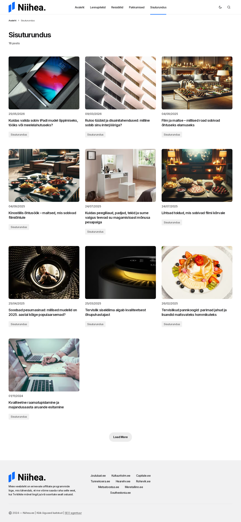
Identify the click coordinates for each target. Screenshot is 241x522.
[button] (220, 7)
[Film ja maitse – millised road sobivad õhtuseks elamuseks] (197, 82)
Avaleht (12, 20)
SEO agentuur (73, 513)
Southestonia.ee (120, 492)
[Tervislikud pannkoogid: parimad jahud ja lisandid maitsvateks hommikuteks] (197, 272)
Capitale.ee (143, 475)
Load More (120, 437)
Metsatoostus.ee (108, 487)
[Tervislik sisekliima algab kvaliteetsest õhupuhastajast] (120, 272)
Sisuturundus (19, 134)
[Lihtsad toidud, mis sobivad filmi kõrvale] (197, 175)
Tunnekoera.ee (100, 481)
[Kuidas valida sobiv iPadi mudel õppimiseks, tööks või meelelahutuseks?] (44, 82)
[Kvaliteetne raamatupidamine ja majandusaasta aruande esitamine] (44, 364)
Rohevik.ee (143, 481)
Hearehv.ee (123, 481)
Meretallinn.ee (134, 487)
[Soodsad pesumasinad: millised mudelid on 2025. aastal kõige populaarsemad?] (44, 272)
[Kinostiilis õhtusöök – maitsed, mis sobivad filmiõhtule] (44, 175)
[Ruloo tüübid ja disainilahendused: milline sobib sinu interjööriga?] (120, 82)
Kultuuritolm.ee (120, 475)
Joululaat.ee (98, 475)
